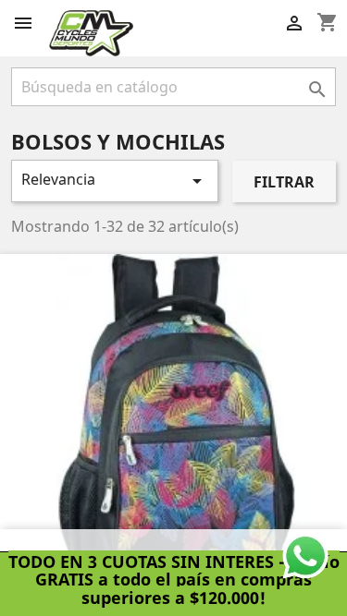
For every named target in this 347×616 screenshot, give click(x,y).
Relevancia (114, 180)
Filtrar (284, 182)
